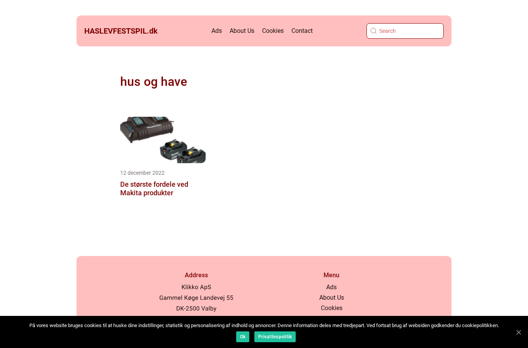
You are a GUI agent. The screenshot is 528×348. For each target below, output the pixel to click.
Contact (302, 30)
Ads (216, 30)
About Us (242, 30)
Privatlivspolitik (275, 336)
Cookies (273, 30)
